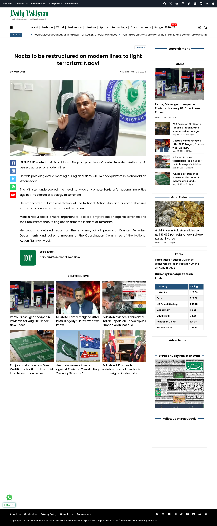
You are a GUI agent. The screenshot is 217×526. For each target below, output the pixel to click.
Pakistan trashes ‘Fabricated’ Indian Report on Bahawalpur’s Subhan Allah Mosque (124, 321)
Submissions (71, 3)
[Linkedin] (201, 3)
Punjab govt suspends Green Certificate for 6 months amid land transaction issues (31, 369)
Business (73, 27)
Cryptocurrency (140, 27)
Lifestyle (90, 27)
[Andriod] (207, 3)
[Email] (13, 195)
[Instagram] (183, 3)
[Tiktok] (189, 3)
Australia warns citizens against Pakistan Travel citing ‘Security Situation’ (77, 369)
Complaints (55, 3)
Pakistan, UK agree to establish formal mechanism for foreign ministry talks (122, 369)
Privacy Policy (38, 3)
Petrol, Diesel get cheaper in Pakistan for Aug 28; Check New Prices (55, 34)
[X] (13, 179)
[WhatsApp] (13, 187)
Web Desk (20, 71)
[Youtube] (177, 3)
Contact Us (21, 3)
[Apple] (213, 3)
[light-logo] (30, 15)
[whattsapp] (9, 497)
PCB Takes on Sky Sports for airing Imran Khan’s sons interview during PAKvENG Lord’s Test (158, 34)
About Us (7, 3)
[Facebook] (164, 3)
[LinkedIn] (13, 171)
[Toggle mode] (200, 27)
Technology (119, 27)
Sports (103, 27)
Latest (34, 27)
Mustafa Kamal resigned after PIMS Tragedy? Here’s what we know (78, 321)
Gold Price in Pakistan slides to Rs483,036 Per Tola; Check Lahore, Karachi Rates (179, 234)
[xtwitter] (171, 3)
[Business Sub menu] (80, 27)
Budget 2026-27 (164, 27)
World (60, 27)
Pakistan (47, 27)
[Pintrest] (195, 3)
